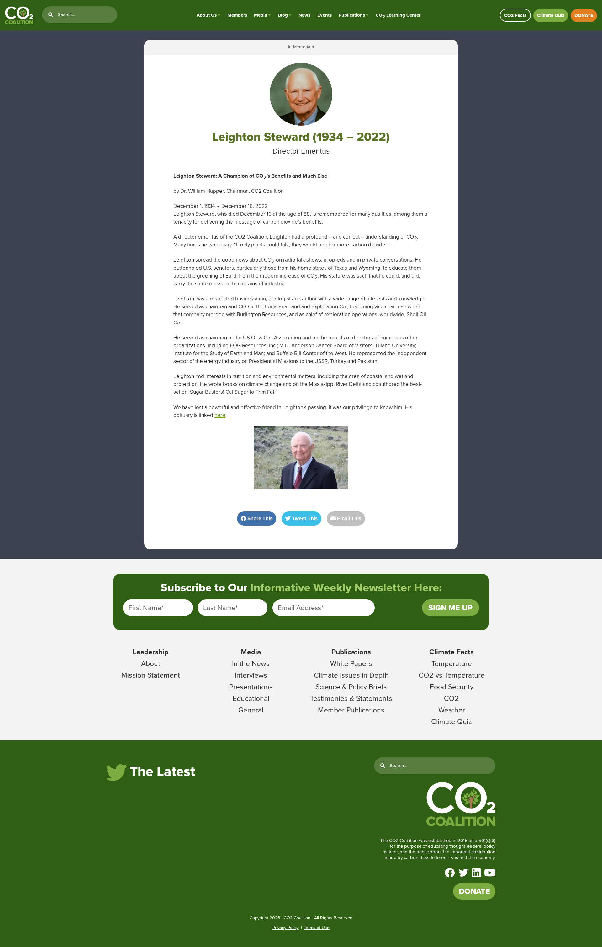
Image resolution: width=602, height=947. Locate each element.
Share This (259, 518)
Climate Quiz (550, 15)
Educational (251, 698)
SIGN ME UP (450, 608)
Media (260, 15)
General (250, 710)
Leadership (150, 652)
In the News (251, 663)
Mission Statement (150, 675)
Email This (348, 518)
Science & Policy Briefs (351, 686)
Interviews (251, 675)
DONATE (583, 15)
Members (237, 15)
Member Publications (351, 710)
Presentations (251, 686)
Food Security (451, 686)
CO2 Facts (515, 15)
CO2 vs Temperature (452, 675)
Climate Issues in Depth (351, 675)
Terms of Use (317, 927)
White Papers (351, 663)
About (150, 663)
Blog (283, 15)
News (304, 15)
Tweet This (304, 518)
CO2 (451, 698)
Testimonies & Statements (351, 698)
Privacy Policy (285, 927)
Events (324, 15)
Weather (451, 710)
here (219, 415)
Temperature (451, 663)
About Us (207, 15)
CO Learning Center (398, 15)
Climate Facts (451, 652)
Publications (352, 15)
